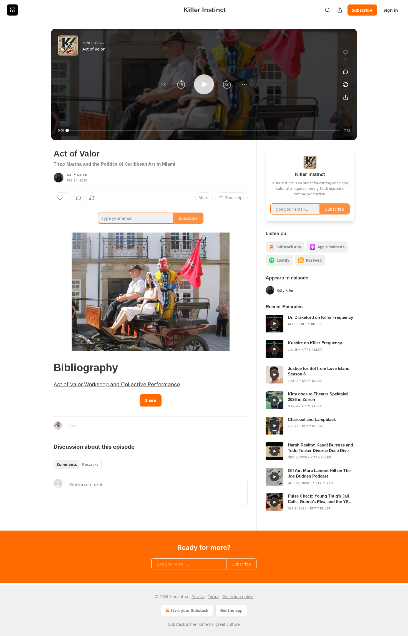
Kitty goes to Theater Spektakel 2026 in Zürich (318, 397)
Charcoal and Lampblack (312, 419)
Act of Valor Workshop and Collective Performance (117, 384)
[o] (274, 323)
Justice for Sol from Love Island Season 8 (318, 371)
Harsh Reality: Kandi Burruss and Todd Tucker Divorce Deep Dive (320, 448)
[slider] (203, 130)
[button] (163, 84)
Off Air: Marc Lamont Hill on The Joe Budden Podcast (319, 473)
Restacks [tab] (90, 464)
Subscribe (362, 10)
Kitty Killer (77, 175)
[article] (310, 323)
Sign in (391, 10)
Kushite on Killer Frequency (315, 342)
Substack (176, 624)
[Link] (45, 367)
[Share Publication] (339, 10)
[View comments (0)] (345, 72)
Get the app (231, 610)
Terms (213, 596)
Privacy (198, 596)
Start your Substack (189, 610)
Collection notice (238, 596)
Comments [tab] (67, 464)
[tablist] (78, 464)
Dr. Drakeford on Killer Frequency (320, 317)
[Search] (327, 10)
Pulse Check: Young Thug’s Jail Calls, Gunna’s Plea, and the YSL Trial (319, 499)
